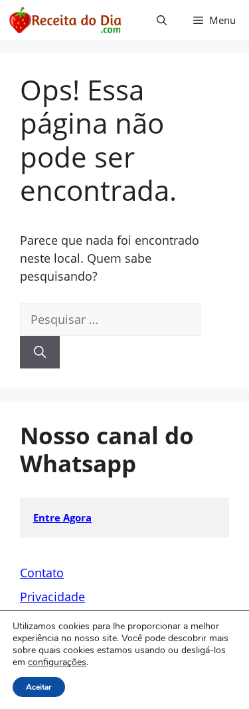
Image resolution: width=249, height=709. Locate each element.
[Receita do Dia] (65, 20)
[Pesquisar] (40, 352)
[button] (161, 20)
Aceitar (39, 687)
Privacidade (52, 597)
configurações (57, 662)
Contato (42, 573)
